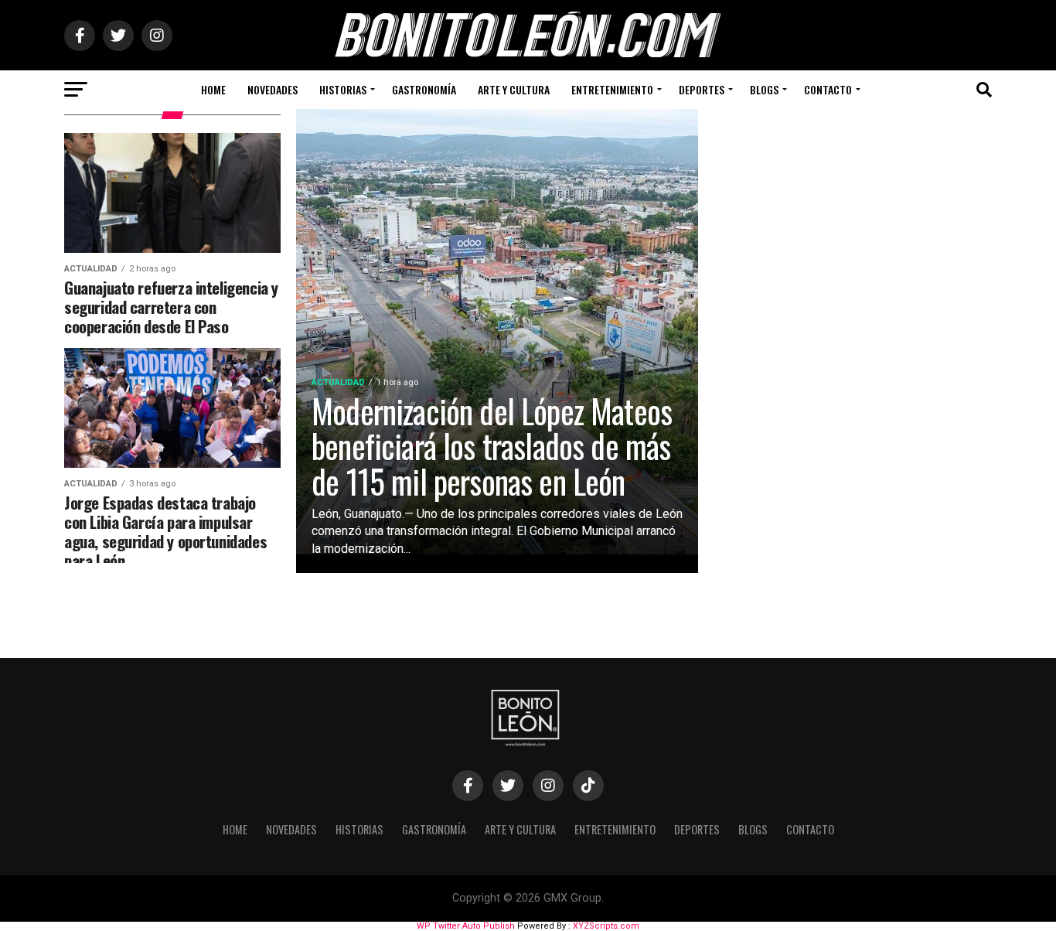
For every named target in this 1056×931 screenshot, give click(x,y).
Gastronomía (424, 89)
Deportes (701, 89)
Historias (342, 89)
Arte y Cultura (514, 89)
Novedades (272, 89)
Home (213, 89)
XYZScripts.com (606, 926)
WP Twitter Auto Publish (466, 926)
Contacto (828, 89)
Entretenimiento (612, 89)
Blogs (764, 89)
